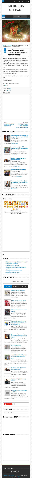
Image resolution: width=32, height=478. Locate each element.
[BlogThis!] (5, 93)
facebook (17, 1)
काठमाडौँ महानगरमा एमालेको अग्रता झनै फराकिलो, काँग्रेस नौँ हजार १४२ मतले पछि (17, 52)
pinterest (29, 1)
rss (22, 1)
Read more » (14, 143)
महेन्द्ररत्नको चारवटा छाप (16, 345)
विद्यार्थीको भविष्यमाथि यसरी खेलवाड (18, 290)
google (19, 1)
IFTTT (6, 85)
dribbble (26, 1)
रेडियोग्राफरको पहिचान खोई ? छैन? (12, 272)
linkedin (24, 1)
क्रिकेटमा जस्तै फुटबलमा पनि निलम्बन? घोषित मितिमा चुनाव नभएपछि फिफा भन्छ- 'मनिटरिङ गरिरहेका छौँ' (19, 323)
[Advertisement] (16, 108)
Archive (24, 286)
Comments (16, 286)
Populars (8, 286)
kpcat (9, 88)
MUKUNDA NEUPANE (16, 8)
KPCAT (18, 477)
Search (28, 16)
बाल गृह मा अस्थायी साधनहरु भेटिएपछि (18, 300)
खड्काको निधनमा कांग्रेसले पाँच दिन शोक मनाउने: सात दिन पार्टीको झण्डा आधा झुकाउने (19, 356)
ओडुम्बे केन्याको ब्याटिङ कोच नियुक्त (12, 265)
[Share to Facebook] (9, 93)
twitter (15, 1)
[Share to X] (7, 93)
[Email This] (4, 93)
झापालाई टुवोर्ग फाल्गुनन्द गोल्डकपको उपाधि (14, 270)
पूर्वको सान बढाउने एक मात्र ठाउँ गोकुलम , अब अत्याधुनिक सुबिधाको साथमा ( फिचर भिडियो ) (19, 335)
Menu (3, 1)
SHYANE (9, 90)
